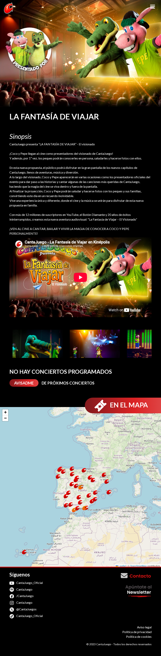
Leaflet (122, 565)
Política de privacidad (137, 632)
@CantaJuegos (26, 609)
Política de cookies (139, 636)
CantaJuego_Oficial (29, 583)
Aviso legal (144, 627)
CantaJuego (24, 589)
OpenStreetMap (138, 565)
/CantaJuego (25, 596)
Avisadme (24, 383)
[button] (78, 497)
